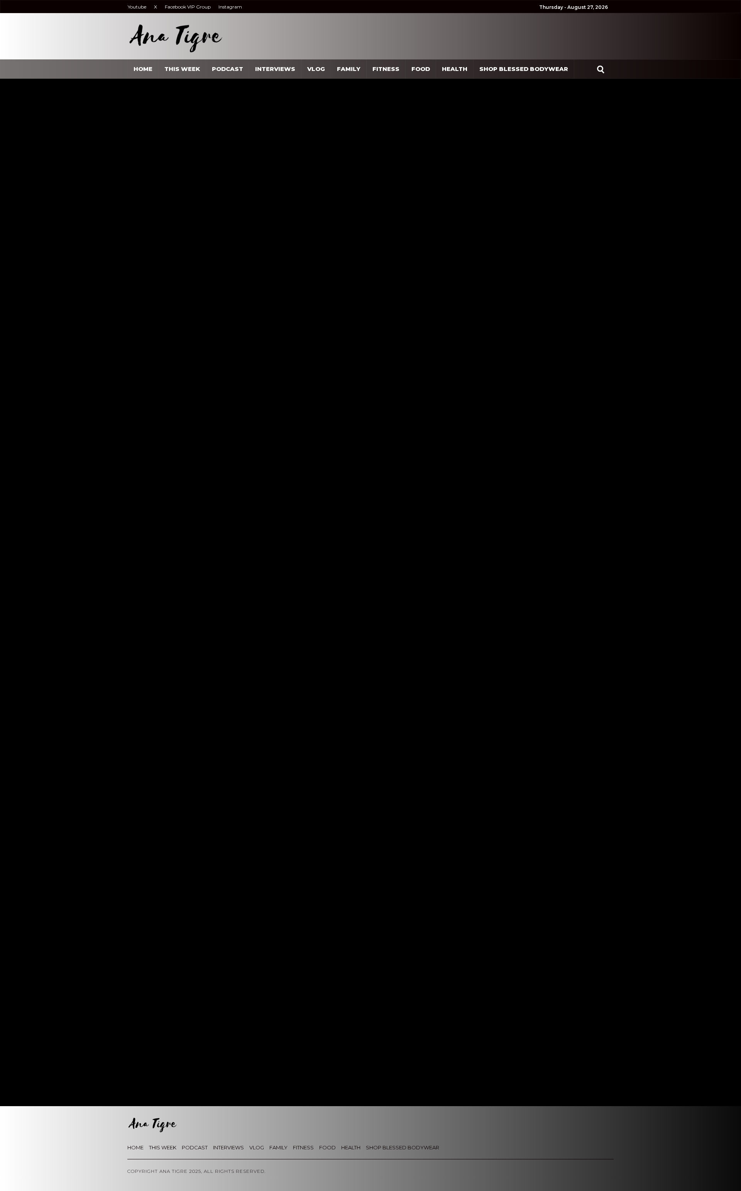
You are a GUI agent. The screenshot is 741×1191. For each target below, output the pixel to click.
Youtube (137, 7)
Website (379, 808)
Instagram (230, 7)
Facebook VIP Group (188, 7)
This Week (182, 69)
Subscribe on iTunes (218, 530)
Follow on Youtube (216, 512)
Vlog (316, 69)
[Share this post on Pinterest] (143, 393)
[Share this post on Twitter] (143, 358)
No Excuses (279, 1072)
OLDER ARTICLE (159, 704)
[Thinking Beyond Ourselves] (548, 1025)
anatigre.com (204, 344)
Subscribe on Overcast (222, 588)
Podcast (227, 69)
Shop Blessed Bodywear (523, 69)
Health (454, 69)
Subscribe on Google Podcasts (234, 559)
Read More (154, 1084)
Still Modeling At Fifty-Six (424, 1072)
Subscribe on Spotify (218, 544)
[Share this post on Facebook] (143, 340)
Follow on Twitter (214, 498)
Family (348, 69)
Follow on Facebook (218, 469)
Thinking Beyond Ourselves (547, 1072)
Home (143, 69)
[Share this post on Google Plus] (143, 375)
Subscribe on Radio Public (227, 616)
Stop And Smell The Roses (183, 713)
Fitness (385, 69)
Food (420, 69)
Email (259, 808)
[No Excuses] (310, 1025)
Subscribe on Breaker (220, 573)
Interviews (275, 69)
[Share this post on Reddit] (143, 410)
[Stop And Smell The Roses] (192, 1025)
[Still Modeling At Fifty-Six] (429, 1025)
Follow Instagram (213, 483)
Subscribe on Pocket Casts (228, 602)
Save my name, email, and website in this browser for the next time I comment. (265, 836)
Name (143, 808)
